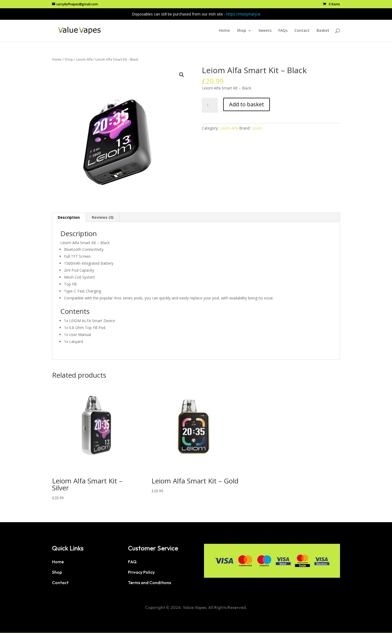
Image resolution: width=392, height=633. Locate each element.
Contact (302, 31)
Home (224, 31)
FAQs (282, 31)
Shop (241, 31)
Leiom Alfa (84, 59)
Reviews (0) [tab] (103, 217)
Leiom (256, 128)
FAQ (132, 561)
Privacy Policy (141, 572)
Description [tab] (69, 217)
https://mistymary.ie (243, 14)
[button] (181, 75)
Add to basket (246, 104)
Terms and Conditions (149, 582)
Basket (323, 31)
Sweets (264, 31)
